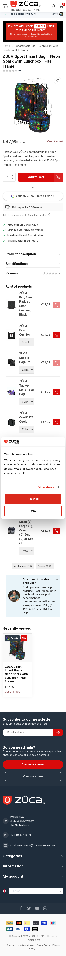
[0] (61, 5)
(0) (20, 70)
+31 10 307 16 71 (20, 834)
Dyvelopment (33, 939)
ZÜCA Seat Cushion (24, 330)
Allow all (32, 498)
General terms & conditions (20, 945)
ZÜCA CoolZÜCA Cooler (26, 417)
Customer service (33, 764)
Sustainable (35, 235)
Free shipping (16, 13)
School (45, 566)
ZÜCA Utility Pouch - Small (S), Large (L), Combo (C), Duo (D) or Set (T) (26, 526)
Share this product (37, 214)
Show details (46, 487)
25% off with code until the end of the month (31, 31)
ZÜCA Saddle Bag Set (24, 358)
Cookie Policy (43, 945)
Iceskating (23, 566)
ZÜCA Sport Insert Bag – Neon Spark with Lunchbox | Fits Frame (16, 674)
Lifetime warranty (18, 230)
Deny (33, 510)
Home (6, 45)
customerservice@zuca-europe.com (32, 845)
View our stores (33, 776)
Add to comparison (13, 214)
